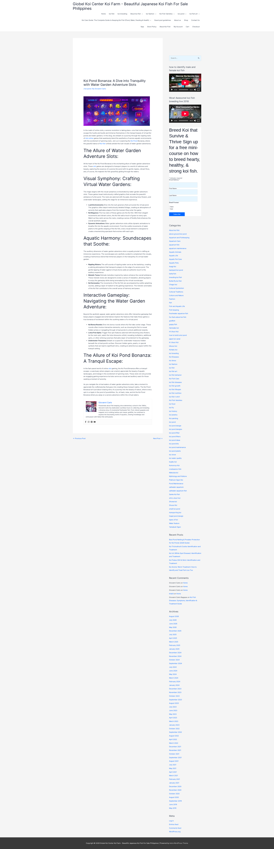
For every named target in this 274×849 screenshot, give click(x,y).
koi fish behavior (175, 375)
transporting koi (175, 512)
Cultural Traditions (176, 292)
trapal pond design (176, 516)
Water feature (174, 523)
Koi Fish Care (174, 379)
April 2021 (173, 772)
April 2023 (173, 718)
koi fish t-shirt (174, 397)
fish (170, 303)
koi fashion (150, 14)
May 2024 (173, 674)
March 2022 (173, 743)
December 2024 (175, 653)
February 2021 (174, 779)
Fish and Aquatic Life (177, 306)
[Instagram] (89, 422)
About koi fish (135, 14)
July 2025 (172, 634)
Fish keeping (174, 310)
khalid (171, 594)
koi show (172, 455)
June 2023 (173, 710)
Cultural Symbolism (176, 288)
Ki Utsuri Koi (174, 342)
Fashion (172, 299)
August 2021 (174, 761)
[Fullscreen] (198, 90)
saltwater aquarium (176, 487)
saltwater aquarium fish (178, 491)
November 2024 (175, 656)
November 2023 (175, 692)
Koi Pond (134, 141)
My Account (178, 27)
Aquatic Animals (175, 252)
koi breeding (122, 14)
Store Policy (151, 27)
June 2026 (173, 624)
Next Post (157, 438)
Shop (186, 20)
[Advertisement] (117, 63)
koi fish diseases (175, 382)
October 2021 (174, 754)
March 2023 (173, 721)
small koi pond (174, 509)
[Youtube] (95, 422)
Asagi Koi (172, 266)
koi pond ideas (174, 440)
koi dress (172, 360)
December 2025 (175, 631)
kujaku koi (173, 462)
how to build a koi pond (178, 335)
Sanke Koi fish (174, 494)
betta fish (172, 274)
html (172, 207)
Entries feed (173, 824)
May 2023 (173, 714)
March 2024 (173, 678)
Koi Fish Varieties (166, 14)
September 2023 (175, 700)
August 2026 (174, 616)
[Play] (172, 90)
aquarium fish (174, 245)
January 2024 (174, 685)
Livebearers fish (175, 469)
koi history (173, 411)
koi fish (111, 14)
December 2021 (175, 747)
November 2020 (175, 790)
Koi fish (103, 144)
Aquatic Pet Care (175, 259)
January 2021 (174, 783)
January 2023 (174, 725)
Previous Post (79, 438)
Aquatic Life (173, 256)
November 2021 (175, 750)
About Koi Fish (165, 27)
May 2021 (172, 768)
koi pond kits (174, 444)
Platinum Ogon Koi (176, 480)
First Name (173, 188)
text (172, 209)
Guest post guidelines (162, 20)
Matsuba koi (173, 473)
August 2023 (174, 703)
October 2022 (174, 729)
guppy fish (173, 324)
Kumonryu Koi (174, 465)
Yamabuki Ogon (175, 527)
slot (94, 166)
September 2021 (175, 758)
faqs (142, 27)
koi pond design (175, 426)
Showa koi (173, 502)
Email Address (174, 180)
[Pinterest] (92, 422)
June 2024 (173, 671)
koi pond (181, 14)
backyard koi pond (176, 270)
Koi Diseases (174, 357)
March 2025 (173, 642)
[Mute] (195, 90)
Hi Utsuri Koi (174, 332)
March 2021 (173, 776)
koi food (172, 404)
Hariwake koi (174, 328)
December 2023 (175, 689)
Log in (171, 821)
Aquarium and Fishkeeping (179, 238)
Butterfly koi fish (175, 281)
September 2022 (175, 732)
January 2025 (174, 649)
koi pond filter (174, 433)
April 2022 (173, 739)
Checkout (196, 27)
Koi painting (173, 418)
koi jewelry (173, 415)
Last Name (172, 195)
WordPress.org (174, 832)
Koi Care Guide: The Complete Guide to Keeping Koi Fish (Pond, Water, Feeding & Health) (115, 20)
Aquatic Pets (174, 263)
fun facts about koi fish (177, 317)
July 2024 (173, 667)
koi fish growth (174, 386)
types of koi (173, 520)
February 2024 (174, 682)
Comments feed (175, 828)
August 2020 (174, 797)
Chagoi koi (173, 285)
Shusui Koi (173, 505)
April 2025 (173, 638)
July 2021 (172, 765)
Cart (187, 27)
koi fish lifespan (175, 389)
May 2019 (172, 808)
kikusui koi (173, 346)
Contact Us (195, 20)
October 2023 (174, 696)
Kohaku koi (173, 350)
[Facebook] (86, 422)
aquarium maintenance (177, 248)
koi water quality (175, 458)
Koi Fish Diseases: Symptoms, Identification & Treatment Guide (183, 600)
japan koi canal (174, 339)
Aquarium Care (174, 241)
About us (177, 20)
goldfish (172, 321)
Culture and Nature (176, 295)
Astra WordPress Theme (179, 843)
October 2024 (174, 660)
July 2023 (173, 707)
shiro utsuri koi (174, 498)
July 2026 (172, 620)
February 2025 (174, 645)
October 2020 (174, 794)
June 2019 (173, 804)
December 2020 (175, 786)
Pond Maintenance (176, 484)
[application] (185, 83)
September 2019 (175, 801)
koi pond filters (174, 436)
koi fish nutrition (175, 393)
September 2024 (175, 663)
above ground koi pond (178, 234)
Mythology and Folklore (178, 476)
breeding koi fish (175, 277)
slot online (89, 138)
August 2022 (174, 736)
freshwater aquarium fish (178, 313)
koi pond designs (175, 429)
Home (103, 14)
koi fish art (194, 14)
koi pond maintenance (177, 447)
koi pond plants (175, 451)
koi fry (171, 408)
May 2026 (172, 627)
